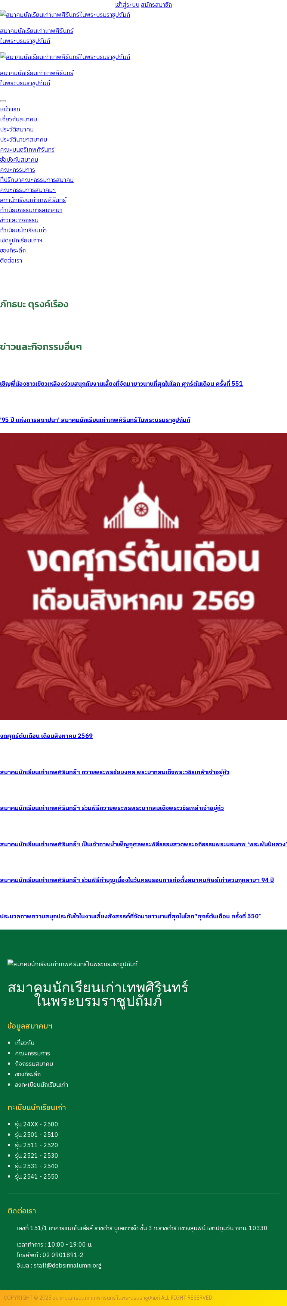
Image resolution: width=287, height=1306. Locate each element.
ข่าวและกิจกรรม (19, 220)
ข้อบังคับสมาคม (19, 160)
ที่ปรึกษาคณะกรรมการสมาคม (37, 180)
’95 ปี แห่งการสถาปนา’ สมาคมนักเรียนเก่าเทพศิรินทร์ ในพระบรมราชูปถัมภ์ (95, 420)
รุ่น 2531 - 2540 (36, 1166)
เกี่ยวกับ (24, 1043)
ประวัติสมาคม (17, 130)
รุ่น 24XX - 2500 (36, 1125)
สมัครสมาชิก (156, 5)
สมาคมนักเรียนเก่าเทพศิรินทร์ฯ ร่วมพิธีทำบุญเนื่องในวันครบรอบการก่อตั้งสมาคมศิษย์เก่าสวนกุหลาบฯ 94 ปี (137, 880)
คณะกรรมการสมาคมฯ (28, 190)
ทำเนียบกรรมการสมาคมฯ (31, 210)
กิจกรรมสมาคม (34, 1064)
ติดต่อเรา (11, 261)
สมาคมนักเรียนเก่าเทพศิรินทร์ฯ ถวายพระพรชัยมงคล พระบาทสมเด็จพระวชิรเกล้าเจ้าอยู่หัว (114, 772)
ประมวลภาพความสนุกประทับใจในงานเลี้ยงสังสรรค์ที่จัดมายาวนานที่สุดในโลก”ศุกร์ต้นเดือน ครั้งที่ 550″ (131, 917)
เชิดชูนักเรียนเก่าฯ (21, 241)
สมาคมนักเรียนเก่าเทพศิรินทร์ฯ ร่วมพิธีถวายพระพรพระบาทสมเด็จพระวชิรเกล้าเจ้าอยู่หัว (112, 808)
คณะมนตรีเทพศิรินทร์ (27, 150)
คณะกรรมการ (32, 1054)
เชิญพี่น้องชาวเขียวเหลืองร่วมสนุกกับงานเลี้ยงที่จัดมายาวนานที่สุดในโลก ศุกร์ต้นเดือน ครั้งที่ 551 (121, 384)
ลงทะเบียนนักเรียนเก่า (41, 1085)
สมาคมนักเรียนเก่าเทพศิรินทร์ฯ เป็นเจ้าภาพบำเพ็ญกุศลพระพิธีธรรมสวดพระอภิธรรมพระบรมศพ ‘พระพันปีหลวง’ (143, 845)
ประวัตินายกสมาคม (23, 140)
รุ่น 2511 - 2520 (36, 1146)
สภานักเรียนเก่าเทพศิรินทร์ (33, 200)
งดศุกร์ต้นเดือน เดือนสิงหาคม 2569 (46, 736)
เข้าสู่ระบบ (127, 5)
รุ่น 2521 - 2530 (36, 1156)
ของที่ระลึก (13, 251)
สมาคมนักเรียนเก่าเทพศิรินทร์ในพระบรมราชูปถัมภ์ (36, 36)
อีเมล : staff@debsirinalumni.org (59, 1266)
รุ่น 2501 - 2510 (36, 1135)
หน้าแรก (10, 110)
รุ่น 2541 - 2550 (36, 1177)
